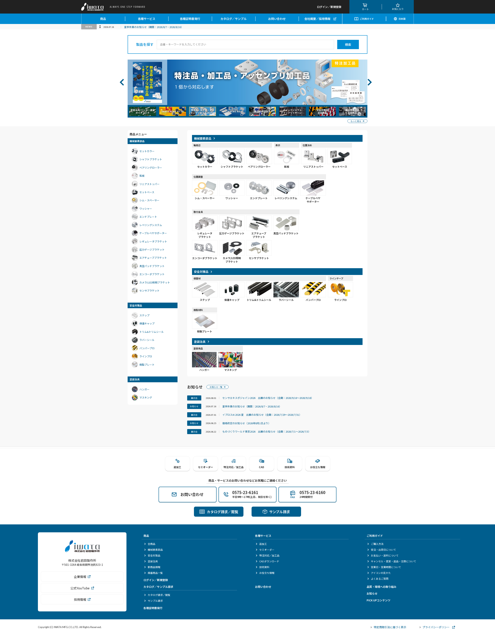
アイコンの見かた (381, 573)
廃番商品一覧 (155, 573)
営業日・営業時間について (386, 567)
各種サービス (146, 19)
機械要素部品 (155, 549)
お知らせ (372, 593)
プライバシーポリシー (436, 627)
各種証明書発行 (190, 19)
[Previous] (123, 82)
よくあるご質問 (379, 578)
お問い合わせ (277, 19)
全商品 (151, 544)
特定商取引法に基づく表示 (390, 627)
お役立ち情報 (266, 573)
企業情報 (80, 576)
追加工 (263, 544)
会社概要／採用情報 (317, 19)
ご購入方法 (377, 544)
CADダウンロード (269, 561)
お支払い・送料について (385, 555)
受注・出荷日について (383, 549)
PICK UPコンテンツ (378, 600)
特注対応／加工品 (269, 555)
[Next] (371, 82)
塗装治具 (153, 561)
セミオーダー (266, 549)
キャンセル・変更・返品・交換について (393, 561)
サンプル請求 (155, 601)
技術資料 (264, 567)
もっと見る (356, 121)
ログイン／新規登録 (155, 580)
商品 (103, 19)
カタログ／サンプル (233, 19)
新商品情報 (154, 567)
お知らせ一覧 (216, 386)
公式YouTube (80, 588)
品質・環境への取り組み (381, 587)
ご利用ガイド (367, 18)
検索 (348, 44)
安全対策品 (154, 555)
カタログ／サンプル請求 (158, 587)
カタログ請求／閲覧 (159, 595)
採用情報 (80, 599)
